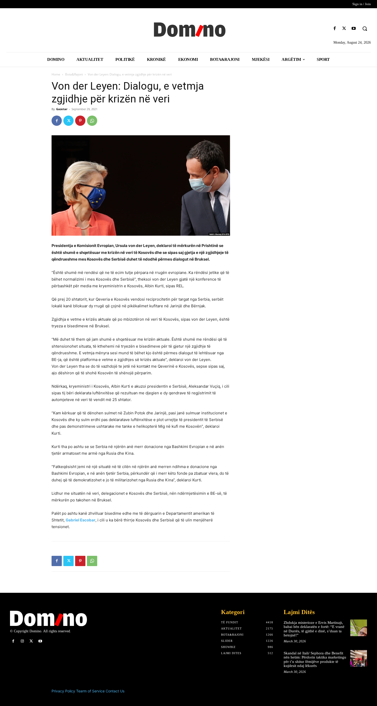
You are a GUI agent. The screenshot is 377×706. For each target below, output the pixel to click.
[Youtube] (353, 28)
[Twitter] (344, 28)
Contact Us (115, 691)
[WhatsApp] (92, 121)
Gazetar (61, 109)
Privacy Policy (63, 691)
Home (56, 74)
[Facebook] (334, 28)
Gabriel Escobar (80, 520)
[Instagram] (22, 641)
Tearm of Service (90, 691)
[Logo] (189, 29)
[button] (365, 28)
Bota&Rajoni (74, 74)
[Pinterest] (80, 121)
